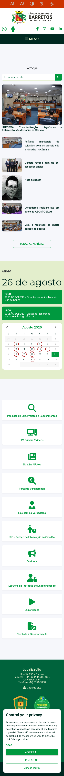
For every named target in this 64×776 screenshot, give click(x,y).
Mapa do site (34, 687)
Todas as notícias (32, 244)
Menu (33, 39)
